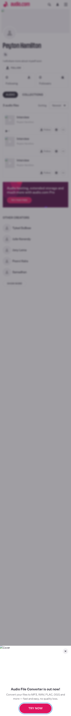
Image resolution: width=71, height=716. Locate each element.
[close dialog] (65, 651)
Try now (35, 708)
